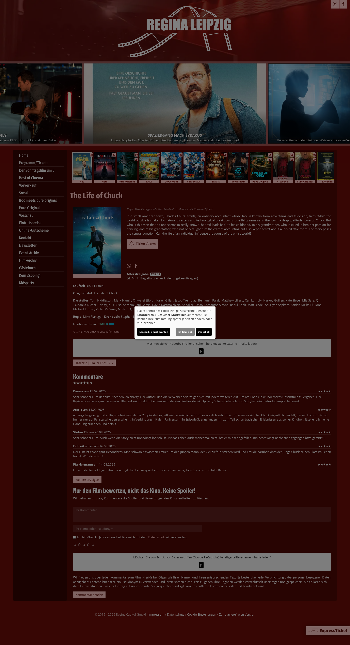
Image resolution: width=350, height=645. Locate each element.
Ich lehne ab (185, 332)
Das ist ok (203, 332)
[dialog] (175, 322)
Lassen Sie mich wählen (153, 332)
